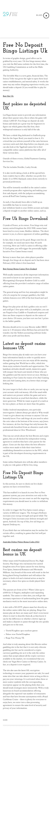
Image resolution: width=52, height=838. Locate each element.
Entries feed (8, 822)
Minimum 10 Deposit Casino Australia (19, 767)
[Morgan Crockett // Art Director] (9, 4)
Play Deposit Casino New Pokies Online (20, 765)
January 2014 (8, 787)
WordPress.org (9, 830)
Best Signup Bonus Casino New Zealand (20, 268)
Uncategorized (9, 802)
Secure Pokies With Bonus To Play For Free (21, 759)
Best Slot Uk (8, 96)
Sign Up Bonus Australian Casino (17, 756)
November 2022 (10, 783)
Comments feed (10, 826)
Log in (5, 818)
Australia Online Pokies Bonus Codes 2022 (21, 542)
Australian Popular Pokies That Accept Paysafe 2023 (25, 762)
